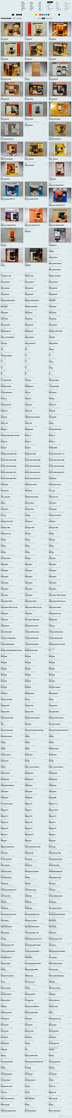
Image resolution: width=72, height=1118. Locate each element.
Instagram (61, 1116)
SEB (31, 9)
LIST (70, 18)
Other (66, 9)
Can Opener (67, 6)
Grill (57, 2)
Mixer (49, 6)
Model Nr (50, 18)
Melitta (31, 3)
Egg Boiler (58, 8)
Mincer (66, 5)
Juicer (57, 5)
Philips (23, 2)
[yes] (30, 14)
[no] (32, 14)
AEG (22, 9)
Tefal (40, 6)
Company (40, 18)
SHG (31, 5)
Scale (66, 2)
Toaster (49, 9)
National (31, 6)
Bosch (40, 2)
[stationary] (25, 14)
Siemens (23, 6)
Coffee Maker (50, 2)
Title (46, 18)
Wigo (40, 3)
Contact (64, 1116)
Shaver (57, 3)
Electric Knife (58, 9)
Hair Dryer (49, 3)
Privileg (31, 8)
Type (43, 18)
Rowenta (23, 3)
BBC (39, 8)
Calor (40, 5)
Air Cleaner (67, 8)
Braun (31, 2)
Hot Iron (57, 6)
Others (40, 9)
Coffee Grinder (50, 8)
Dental (49, 5)
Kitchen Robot (67, 3)
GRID (67, 18)
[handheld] (27, 14)
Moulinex (23, 8)
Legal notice (69, 1116)
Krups (23, 5)
